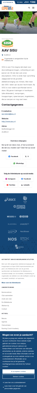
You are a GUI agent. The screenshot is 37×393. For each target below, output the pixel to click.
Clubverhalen (6, 325)
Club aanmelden (7, 295)
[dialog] (18, 362)
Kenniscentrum (7, 292)
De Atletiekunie (7, 302)
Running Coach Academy (10, 328)
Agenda (4, 322)
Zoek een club (7, 299)
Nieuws (4, 318)
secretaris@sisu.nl (9, 114)
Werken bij (5, 305)
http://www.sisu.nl (9, 122)
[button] (33, 8)
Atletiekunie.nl (8, 2)
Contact (4, 309)
